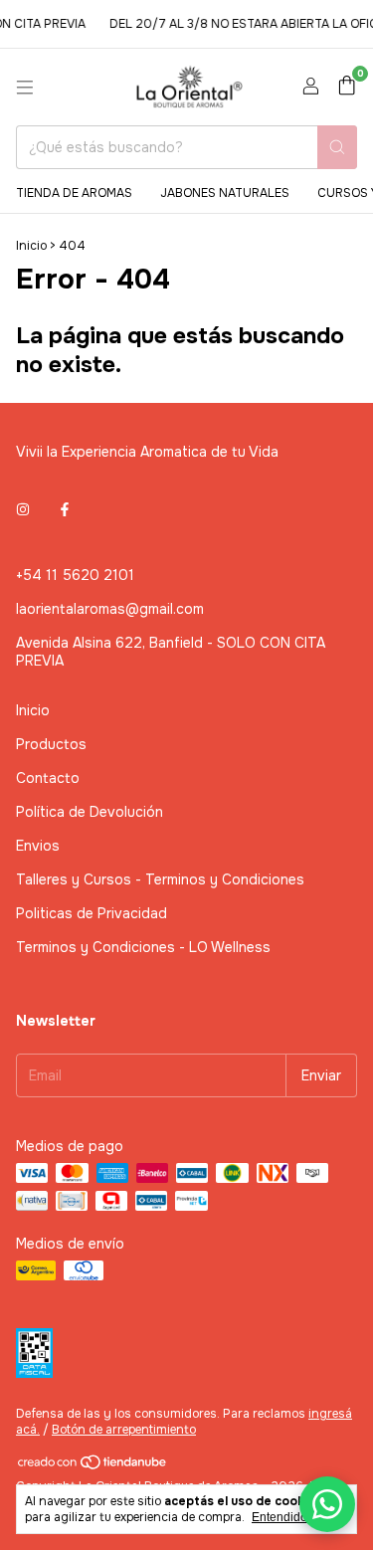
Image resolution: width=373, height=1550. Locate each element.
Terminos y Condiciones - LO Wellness (143, 947)
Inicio (31, 246)
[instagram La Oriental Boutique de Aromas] (23, 509)
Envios (38, 846)
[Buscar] (337, 147)
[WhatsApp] (327, 1504)
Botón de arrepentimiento (124, 1430)
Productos (51, 744)
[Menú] (25, 88)
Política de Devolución (89, 812)
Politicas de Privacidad (91, 913)
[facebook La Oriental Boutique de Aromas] (65, 509)
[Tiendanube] (93, 1466)
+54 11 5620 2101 (75, 575)
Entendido (279, 1517)
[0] (346, 87)
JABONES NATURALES (224, 193)
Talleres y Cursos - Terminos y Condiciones (160, 879)
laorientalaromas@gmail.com (110, 609)
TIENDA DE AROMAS (74, 193)
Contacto (48, 778)
